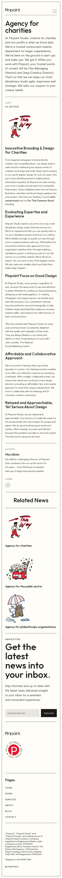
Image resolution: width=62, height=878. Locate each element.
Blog (8, 811)
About (9, 805)
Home (8, 787)
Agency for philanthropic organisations (30, 627)
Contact (10, 817)
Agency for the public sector (23, 586)
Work (9, 793)
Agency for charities (18, 545)
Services (10, 799)
